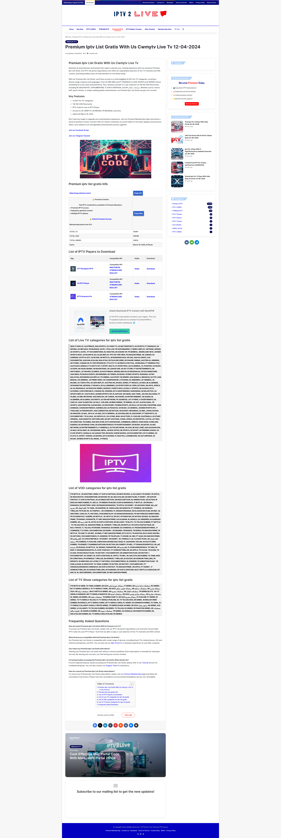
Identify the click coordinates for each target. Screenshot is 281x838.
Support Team (111, 666)
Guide (137, 269)
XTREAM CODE (116, 270)
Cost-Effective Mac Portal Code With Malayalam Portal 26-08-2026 (94, 758)
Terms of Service (181, 2)
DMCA (191, 2)
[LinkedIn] (105, 725)
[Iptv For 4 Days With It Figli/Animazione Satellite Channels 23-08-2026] (177, 154)
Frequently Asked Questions (108, 704)
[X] (100, 725)
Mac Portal (115, 643)
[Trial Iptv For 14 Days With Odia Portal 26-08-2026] (177, 127)
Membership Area (164, 29)
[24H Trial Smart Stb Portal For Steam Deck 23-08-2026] (177, 140)
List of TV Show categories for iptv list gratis (114, 702)
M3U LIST (113, 273)
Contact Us (160, 2)
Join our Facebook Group (79, 130)
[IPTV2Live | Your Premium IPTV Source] (141, 14)
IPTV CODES (91, 29)
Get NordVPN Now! (120, 331)
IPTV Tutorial (177, 214)
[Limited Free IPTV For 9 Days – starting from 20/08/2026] (177, 168)
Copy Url (138, 193)
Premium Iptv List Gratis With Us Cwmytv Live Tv (115, 687)
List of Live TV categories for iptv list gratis (114, 697)
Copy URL (128, 715)
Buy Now (80, 29)
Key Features (105, 689)
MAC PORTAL (115, 267)
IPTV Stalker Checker (134, 29)
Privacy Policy (200, 2)
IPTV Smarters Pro (84, 296)
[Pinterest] (115, 725)
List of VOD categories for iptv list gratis (113, 699)
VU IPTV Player (83, 283)
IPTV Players (177, 218)
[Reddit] (121, 725)
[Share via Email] (136, 725)
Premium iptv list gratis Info (108, 692)
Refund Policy (211, 2)
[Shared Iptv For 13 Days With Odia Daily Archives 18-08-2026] (177, 181)
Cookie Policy (155, 830)
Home (71, 29)
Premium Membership (132, 674)
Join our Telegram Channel (79, 136)
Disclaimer (170, 2)
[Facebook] (95, 725)
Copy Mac (138, 213)
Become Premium (148, 2)
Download (151, 269)
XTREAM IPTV (104, 29)
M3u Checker (150, 29)
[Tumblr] (110, 725)
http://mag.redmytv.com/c (80, 193)
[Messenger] (131, 725)
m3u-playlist (176, 225)
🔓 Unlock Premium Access (101, 219)
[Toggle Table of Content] (130, 684)
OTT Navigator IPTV (85, 269)
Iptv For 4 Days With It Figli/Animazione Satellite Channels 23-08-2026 (198, 151)
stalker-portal (177, 228)
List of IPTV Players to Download (110, 694)
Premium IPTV (117, 29)
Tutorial (145, 663)
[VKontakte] (126, 725)
